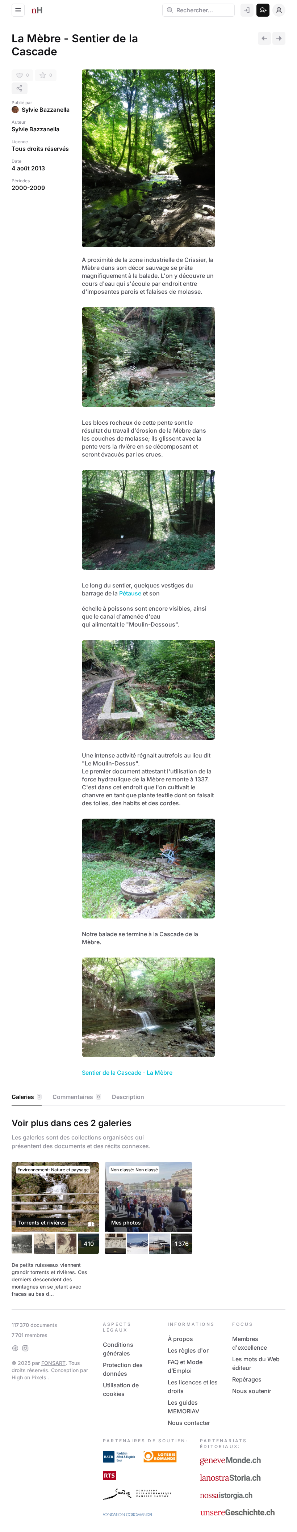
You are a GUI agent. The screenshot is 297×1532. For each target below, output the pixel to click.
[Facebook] (15, 1348)
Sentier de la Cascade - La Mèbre (127, 1072)
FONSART (53, 1363)
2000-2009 (28, 187)
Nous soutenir (251, 1391)
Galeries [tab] (26, 1096)
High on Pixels (30, 1377)
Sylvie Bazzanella (46, 109)
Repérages (247, 1379)
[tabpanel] (148, 1206)
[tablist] (148, 1097)
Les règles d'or (188, 1350)
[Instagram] (25, 1348)
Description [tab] (128, 1096)
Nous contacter (189, 1422)
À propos (180, 1338)
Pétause (130, 593)
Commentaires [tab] (76, 1096)
